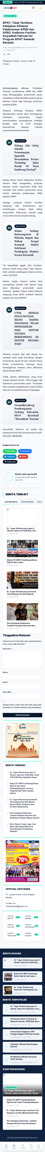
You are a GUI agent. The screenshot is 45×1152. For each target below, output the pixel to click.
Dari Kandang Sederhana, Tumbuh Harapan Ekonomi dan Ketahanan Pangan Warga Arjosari (24, 815)
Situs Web (7, 692)
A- (4, 54)
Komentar (7, 649)
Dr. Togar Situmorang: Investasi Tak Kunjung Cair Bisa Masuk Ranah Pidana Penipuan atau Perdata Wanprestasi (23, 803)
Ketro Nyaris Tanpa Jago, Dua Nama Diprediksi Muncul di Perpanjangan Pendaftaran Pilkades (23, 828)
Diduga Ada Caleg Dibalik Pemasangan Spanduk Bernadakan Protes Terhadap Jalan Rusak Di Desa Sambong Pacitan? (26, 157)
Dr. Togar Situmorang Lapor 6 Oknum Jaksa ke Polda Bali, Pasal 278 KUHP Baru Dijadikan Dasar (24, 774)
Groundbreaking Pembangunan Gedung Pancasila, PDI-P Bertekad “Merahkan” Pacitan (26, 412)
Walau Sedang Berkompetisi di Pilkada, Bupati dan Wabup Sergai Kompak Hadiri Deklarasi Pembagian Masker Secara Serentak (26, 243)
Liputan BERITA (11, 502)
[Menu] (33, 8)
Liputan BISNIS (27, 502)
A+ (9, 54)
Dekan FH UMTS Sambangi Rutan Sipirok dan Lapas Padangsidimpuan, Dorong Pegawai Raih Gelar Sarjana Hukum (24, 788)
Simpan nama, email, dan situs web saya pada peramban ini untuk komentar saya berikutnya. (22, 706)
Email (5, 682)
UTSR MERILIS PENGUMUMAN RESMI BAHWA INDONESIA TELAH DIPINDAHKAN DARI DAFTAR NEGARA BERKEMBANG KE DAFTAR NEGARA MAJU (26, 328)
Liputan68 (32, 474)
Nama (5, 672)
